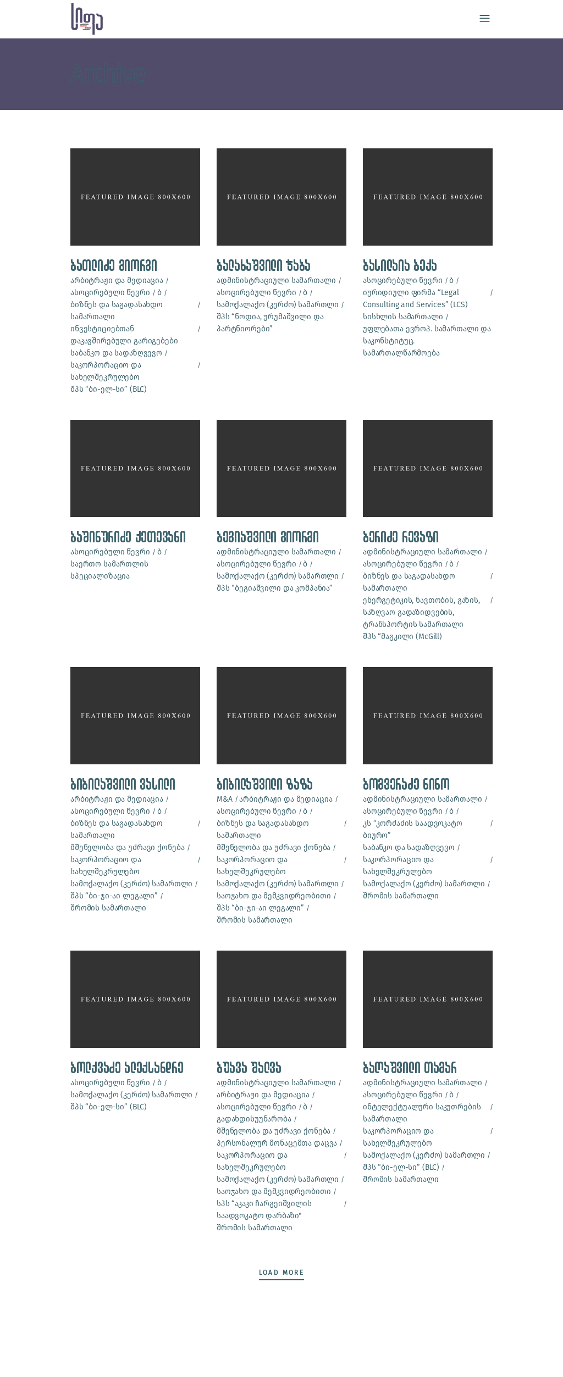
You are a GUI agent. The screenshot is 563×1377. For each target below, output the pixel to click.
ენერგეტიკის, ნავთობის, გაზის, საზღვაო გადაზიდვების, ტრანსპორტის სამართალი (421, 612)
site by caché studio (69, 1356)
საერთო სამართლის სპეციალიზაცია (109, 570)
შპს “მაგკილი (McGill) (402, 636)
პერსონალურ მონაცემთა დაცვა (277, 1143)
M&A (225, 799)
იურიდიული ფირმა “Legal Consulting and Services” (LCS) (415, 298)
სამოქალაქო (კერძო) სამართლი (278, 304)
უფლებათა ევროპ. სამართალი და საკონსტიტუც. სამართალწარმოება (427, 341)
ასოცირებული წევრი (110, 292)
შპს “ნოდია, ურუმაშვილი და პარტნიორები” (270, 323)
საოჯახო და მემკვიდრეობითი (274, 896)
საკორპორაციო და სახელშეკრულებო (105, 371)
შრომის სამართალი (108, 908)
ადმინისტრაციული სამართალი (276, 280)
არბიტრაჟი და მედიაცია (116, 280)
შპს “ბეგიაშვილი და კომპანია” (275, 588)
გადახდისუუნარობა (254, 1119)
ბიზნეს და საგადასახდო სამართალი (116, 310)
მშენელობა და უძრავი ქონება (127, 847)
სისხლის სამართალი (403, 316)
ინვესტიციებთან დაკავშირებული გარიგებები (124, 335)
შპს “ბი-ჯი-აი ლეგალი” (114, 896)
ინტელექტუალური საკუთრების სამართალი (422, 1113)
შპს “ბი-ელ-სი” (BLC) (108, 389)
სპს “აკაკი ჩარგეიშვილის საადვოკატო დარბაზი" (264, 1209)
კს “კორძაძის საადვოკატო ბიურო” (412, 829)
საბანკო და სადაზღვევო (116, 353)
